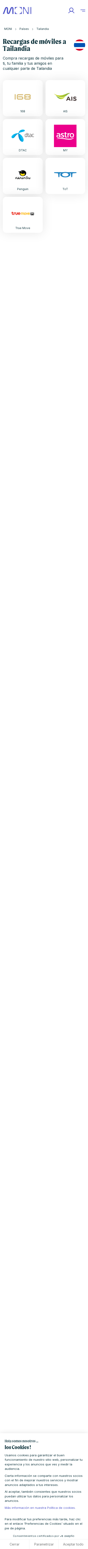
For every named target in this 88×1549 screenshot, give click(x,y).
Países (24, 29)
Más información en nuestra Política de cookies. (40, 1508)
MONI (8, 29)
